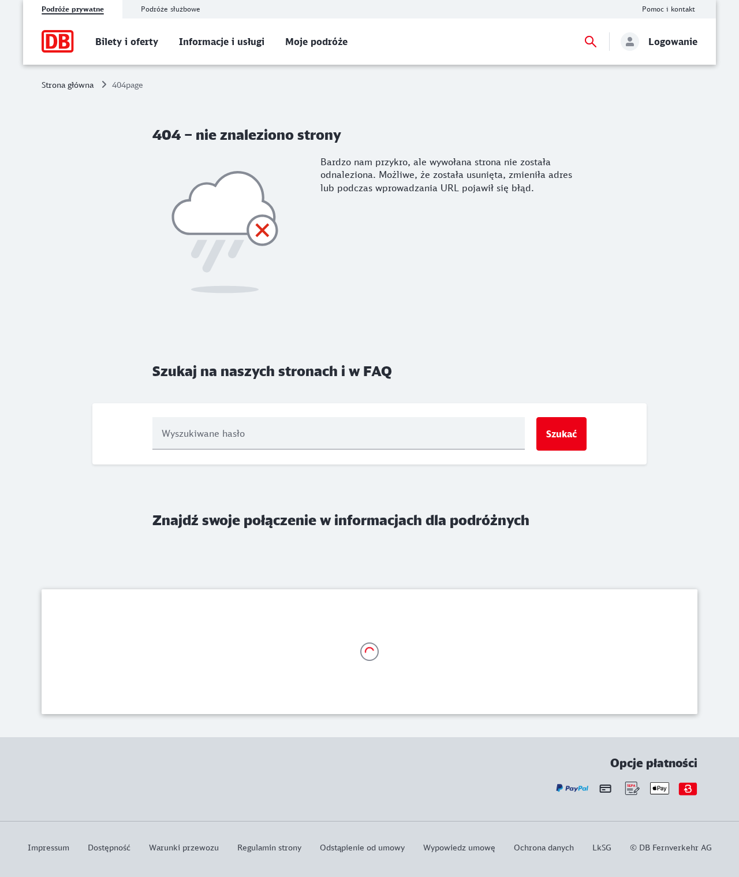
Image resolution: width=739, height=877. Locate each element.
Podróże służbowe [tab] (170, 9)
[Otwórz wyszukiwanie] (590, 41)
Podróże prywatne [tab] (73, 9)
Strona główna (68, 85)
